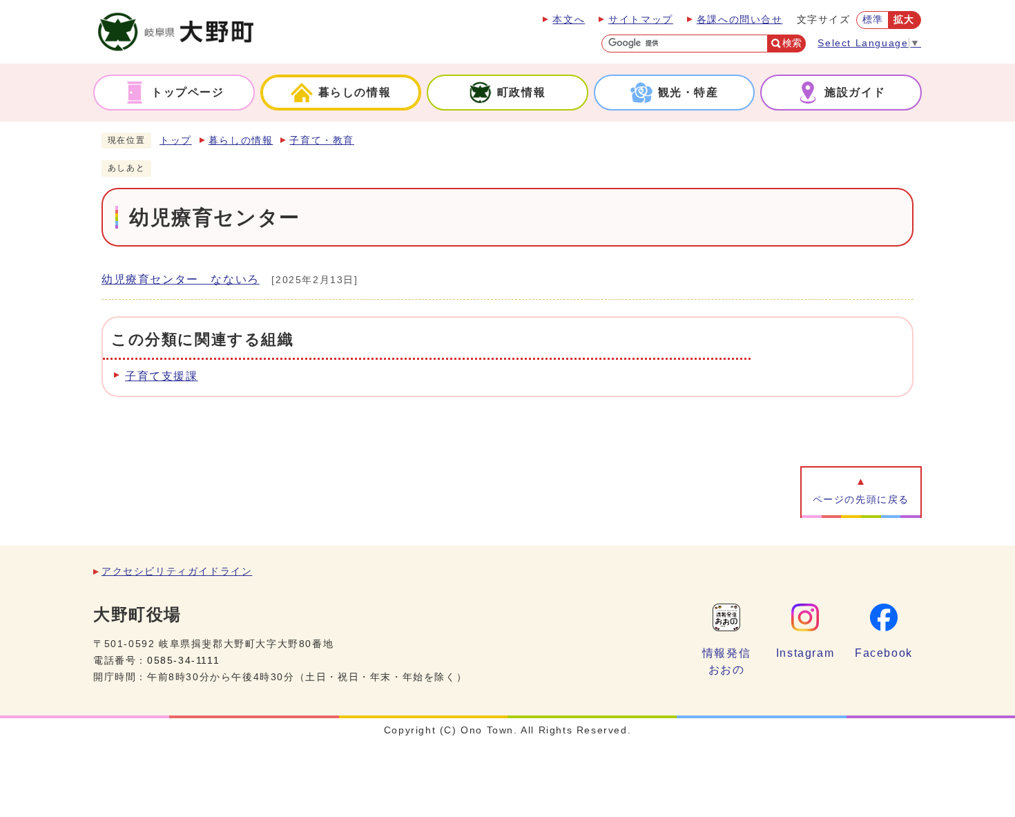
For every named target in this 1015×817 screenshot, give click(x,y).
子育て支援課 (161, 376)
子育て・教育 (321, 140)
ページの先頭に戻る (861, 499)
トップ (176, 140)
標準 (873, 20)
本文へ (568, 20)
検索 (792, 43)
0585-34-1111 (183, 660)
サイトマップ (640, 20)
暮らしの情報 (241, 140)
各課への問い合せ (740, 20)
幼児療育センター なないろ (181, 279)
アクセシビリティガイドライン (177, 571)
